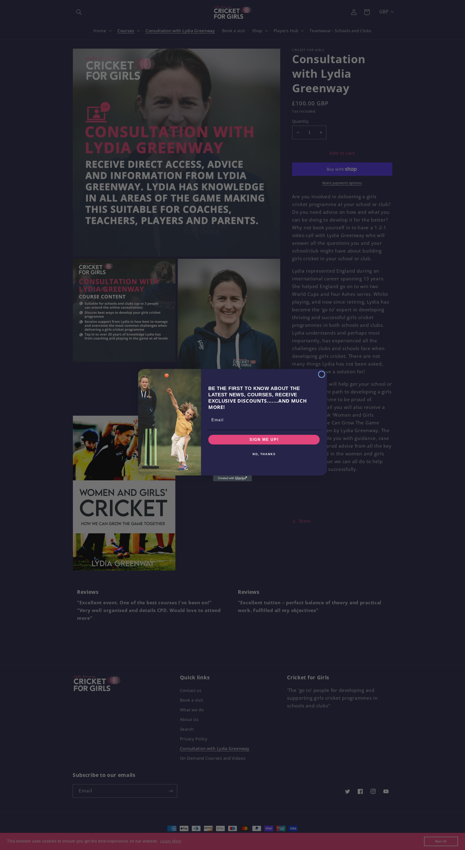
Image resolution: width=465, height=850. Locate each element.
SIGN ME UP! (264, 439)
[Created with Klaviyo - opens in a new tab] (232, 478)
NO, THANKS (264, 454)
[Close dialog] (322, 374)
